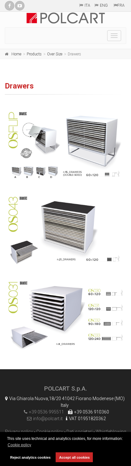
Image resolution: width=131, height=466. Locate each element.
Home (16, 54)
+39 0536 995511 (46, 411)
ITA (87, 5)
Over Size (54, 54)
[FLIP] (65, 146)
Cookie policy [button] (19, 445)
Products (34, 54)
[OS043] (65, 230)
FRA (121, 5)
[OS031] (65, 315)
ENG (104, 5)
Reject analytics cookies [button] (30, 457)
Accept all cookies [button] (74, 457)
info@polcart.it (48, 418)
